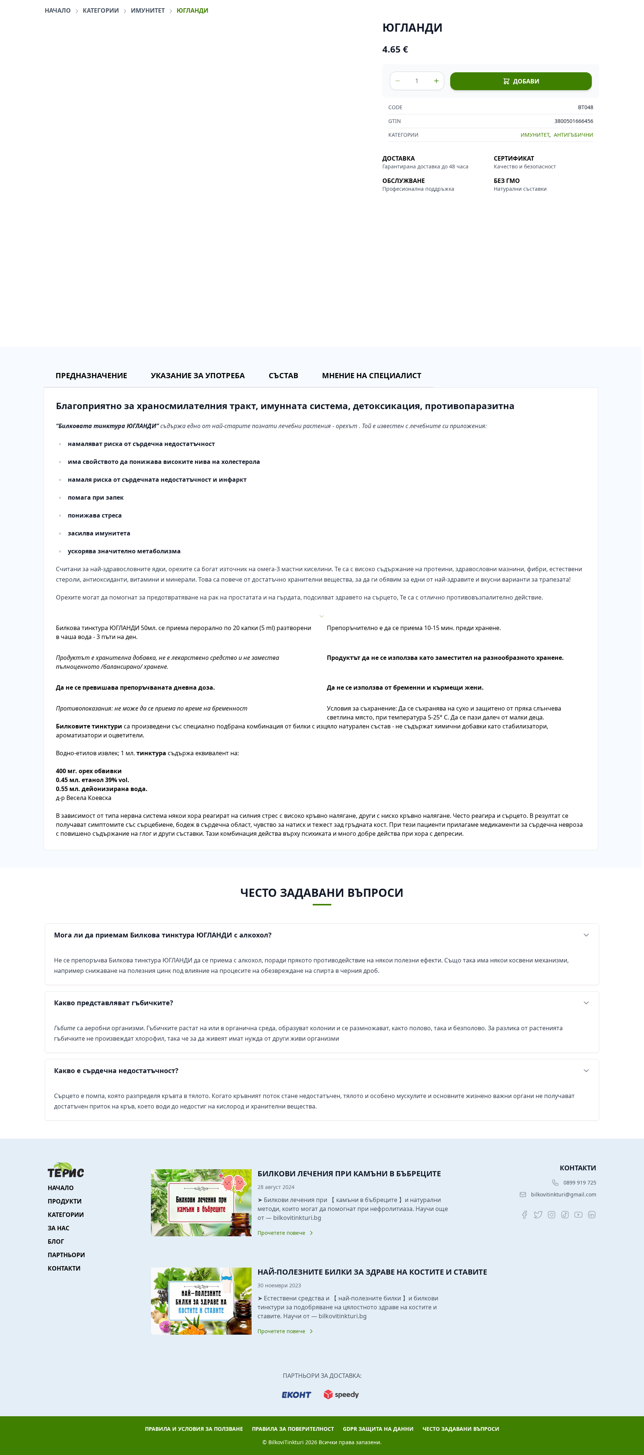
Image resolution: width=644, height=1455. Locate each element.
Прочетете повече (281, 1232)
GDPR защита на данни (378, 1428)
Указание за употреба (198, 375)
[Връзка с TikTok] (565, 1214)
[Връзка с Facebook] (524, 1214)
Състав (283, 375)
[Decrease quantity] (397, 81)
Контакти (64, 1268)
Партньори (66, 1255)
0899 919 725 (580, 1182)
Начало (58, 10)
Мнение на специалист (372, 375)
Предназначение (91, 375)
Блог (56, 1241)
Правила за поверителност (293, 1428)
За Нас (58, 1228)
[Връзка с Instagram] (551, 1214)
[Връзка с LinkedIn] (591, 1214)
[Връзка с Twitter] (538, 1214)
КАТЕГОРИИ (101, 10)
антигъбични (573, 134)
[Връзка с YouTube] (578, 1214)
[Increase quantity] (436, 81)
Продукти (65, 1201)
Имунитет (148, 10)
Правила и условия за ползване (194, 1428)
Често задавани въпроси (461, 1428)
